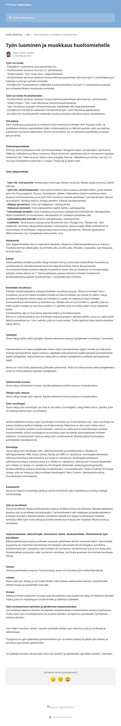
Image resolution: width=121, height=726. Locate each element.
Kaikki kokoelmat (14, 34)
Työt (28, 34)
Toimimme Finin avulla (62, 717)
